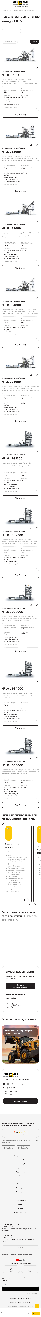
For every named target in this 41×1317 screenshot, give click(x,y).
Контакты (20, 1168)
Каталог (5, 10)
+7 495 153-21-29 (7, 1227)
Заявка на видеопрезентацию (20, 986)
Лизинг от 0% (20, 1192)
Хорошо (35, 1314)
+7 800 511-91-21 (7, 1237)
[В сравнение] (31, 68)
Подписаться (20, 1289)
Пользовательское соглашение (20, 1302)
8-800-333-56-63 (15, 994)
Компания (20, 1184)
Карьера (20, 1204)
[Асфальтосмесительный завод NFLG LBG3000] (20, 592)
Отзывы (20, 1208)
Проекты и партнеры (20, 1212)
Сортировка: (8, 41)
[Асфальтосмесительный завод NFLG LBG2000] (20, 515)
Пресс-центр (20, 1172)
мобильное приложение (24, 1140)
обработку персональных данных (33, 1292)
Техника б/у (20, 1160)
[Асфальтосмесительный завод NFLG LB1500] (20, 55)
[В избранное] (36, 68)
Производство (20, 1188)
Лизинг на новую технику (13, 846)
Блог (20, 1176)
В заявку (22, 115)
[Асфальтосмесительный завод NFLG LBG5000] (20, 745)
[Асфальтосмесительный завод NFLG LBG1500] (20, 438)
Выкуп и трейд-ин (20, 1200)
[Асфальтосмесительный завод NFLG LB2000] (20, 132)
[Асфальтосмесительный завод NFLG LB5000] (20, 362)
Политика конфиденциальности (20, 1298)
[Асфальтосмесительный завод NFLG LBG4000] (20, 668)
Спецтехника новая (20, 1156)
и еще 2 (20, 1247)
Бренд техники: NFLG (13, 31)
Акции (20, 1196)
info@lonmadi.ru (11, 998)
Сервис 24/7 (20, 1164)
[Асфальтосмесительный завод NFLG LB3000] (20, 208)
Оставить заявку (20, 1101)
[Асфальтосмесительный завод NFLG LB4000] (20, 285)
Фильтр (34, 41)
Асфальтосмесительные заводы (23, 10)
